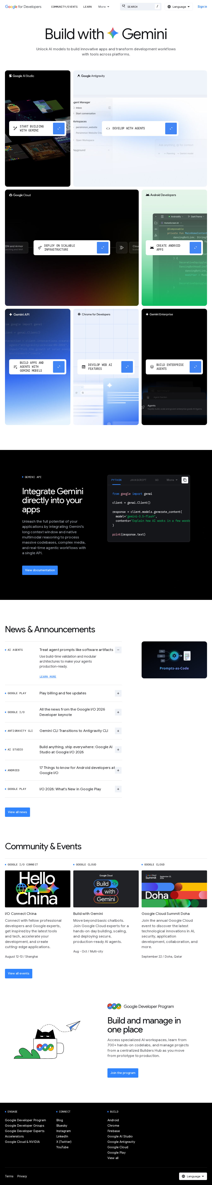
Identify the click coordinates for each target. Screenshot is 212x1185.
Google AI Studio (120, 1136)
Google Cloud (117, 1147)
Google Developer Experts (25, 1131)
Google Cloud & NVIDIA (22, 1142)
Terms (9, 1176)
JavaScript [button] (138, 480)
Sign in (202, 6)
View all (112, 1158)
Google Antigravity (121, 1142)
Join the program (122, 1073)
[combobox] (140, 6)
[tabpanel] (149, 513)
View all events (18, 973)
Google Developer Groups (24, 1125)
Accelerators (14, 1136)
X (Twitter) (64, 1142)
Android (113, 1120)
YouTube (62, 1147)
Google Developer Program (25, 1120)
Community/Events (64, 7)
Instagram (63, 1131)
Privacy (22, 1176)
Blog (59, 1120)
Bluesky (61, 1125)
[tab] (116, 480)
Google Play (116, 1152)
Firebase (113, 1131)
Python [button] (116, 480)
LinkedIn (62, 1136)
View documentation (40, 570)
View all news (17, 812)
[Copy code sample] (185, 480)
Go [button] (156, 480)
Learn (87, 7)
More (102, 7)
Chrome (113, 1125)
